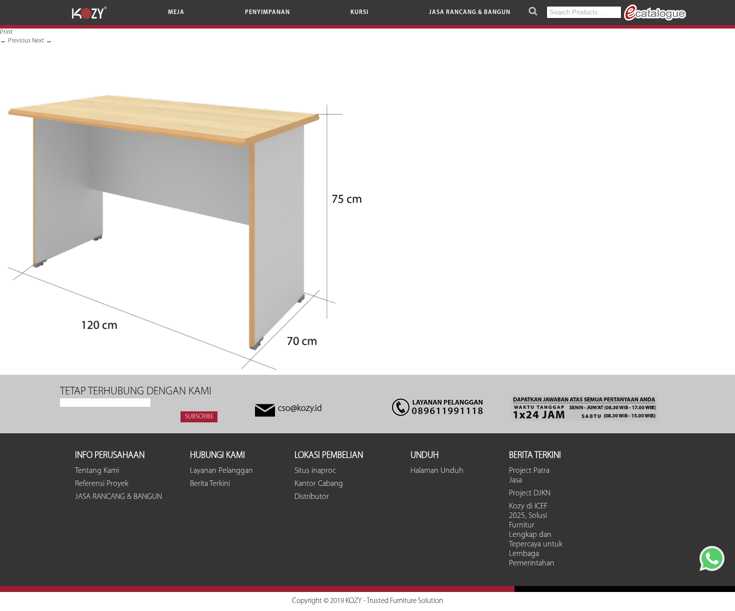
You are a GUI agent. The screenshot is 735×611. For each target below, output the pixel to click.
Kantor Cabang (318, 484)
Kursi (359, 13)
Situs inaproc (315, 471)
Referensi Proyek (101, 484)
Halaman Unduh (437, 471)
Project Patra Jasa (529, 475)
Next (42, 41)
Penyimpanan (267, 13)
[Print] (181, 370)
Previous (15, 41)
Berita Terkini (210, 484)
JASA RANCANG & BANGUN (469, 13)
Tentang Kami (97, 471)
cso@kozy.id (300, 408)
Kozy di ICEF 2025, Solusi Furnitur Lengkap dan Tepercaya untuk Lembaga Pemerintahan (535, 534)
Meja (176, 13)
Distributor (311, 497)
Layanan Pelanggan (221, 471)
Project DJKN (529, 493)
